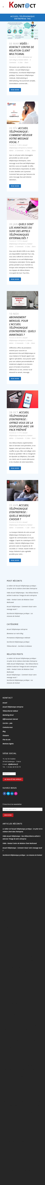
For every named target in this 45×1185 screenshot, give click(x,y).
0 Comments (19, 151)
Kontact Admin (23, 60)
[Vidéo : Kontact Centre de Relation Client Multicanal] (22, 30)
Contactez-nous (8, 727)
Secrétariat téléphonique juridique (18, 642)
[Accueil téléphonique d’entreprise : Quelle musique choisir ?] (22, 490)
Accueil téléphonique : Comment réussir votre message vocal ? (20, 135)
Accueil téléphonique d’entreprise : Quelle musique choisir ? (19, 512)
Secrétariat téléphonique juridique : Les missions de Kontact (22, 855)
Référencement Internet (10, 719)
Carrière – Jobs (7, 723)
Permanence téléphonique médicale (18, 638)
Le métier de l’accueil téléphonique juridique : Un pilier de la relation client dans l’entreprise (22, 830)
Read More (15, 90)
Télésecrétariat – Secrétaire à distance (19, 646)
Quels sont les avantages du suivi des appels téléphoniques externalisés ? (21, 231)
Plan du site (6, 740)
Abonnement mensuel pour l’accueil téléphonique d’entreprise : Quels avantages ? (22, 325)
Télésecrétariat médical (10, 711)
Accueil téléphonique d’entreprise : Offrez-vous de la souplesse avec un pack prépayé (21, 421)
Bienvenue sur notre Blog (15, 633)
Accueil (5, 703)
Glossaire (6, 735)
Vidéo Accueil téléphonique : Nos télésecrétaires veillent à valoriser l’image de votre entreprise (21, 837)
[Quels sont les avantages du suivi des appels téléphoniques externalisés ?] (22, 209)
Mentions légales (8, 744)
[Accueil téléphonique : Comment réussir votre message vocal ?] (22, 113)
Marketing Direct (8, 715)
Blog (4, 731)
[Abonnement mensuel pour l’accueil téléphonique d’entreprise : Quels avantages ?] (22, 300)
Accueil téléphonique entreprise (17, 629)
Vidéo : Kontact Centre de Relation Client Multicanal (21, 49)
